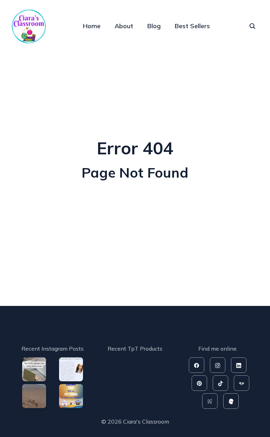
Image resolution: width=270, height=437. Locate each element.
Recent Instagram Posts (52, 348)
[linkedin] (238, 365)
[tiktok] (220, 383)
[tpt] (241, 383)
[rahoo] (231, 401)
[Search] (252, 26)
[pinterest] (199, 383)
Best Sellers (192, 26)
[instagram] (217, 365)
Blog (154, 26)
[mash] (210, 401)
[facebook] (196, 365)
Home (92, 26)
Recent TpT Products (135, 348)
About (124, 26)
